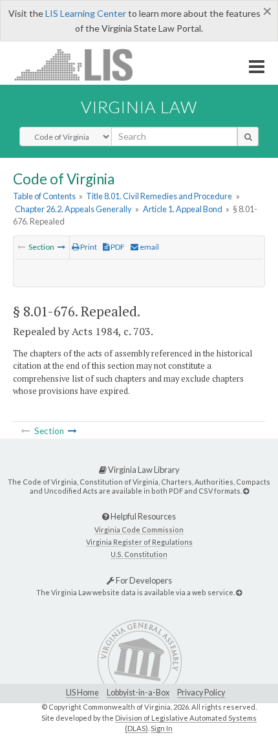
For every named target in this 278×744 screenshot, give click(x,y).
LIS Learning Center (85, 13)
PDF (117, 247)
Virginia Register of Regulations (139, 542)
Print (88, 247)
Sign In (162, 728)
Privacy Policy (201, 692)
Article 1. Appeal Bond (182, 209)
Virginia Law (139, 106)
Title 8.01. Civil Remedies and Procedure (159, 196)
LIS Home (82, 692)
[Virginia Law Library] (246, 491)
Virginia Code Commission (139, 529)
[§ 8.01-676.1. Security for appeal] (61, 247)
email (148, 247)
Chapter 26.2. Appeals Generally (73, 209)
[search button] (248, 136)
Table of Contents (44, 196)
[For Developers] (239, 592)
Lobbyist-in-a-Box (138, 692)
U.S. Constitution (139, 554)
